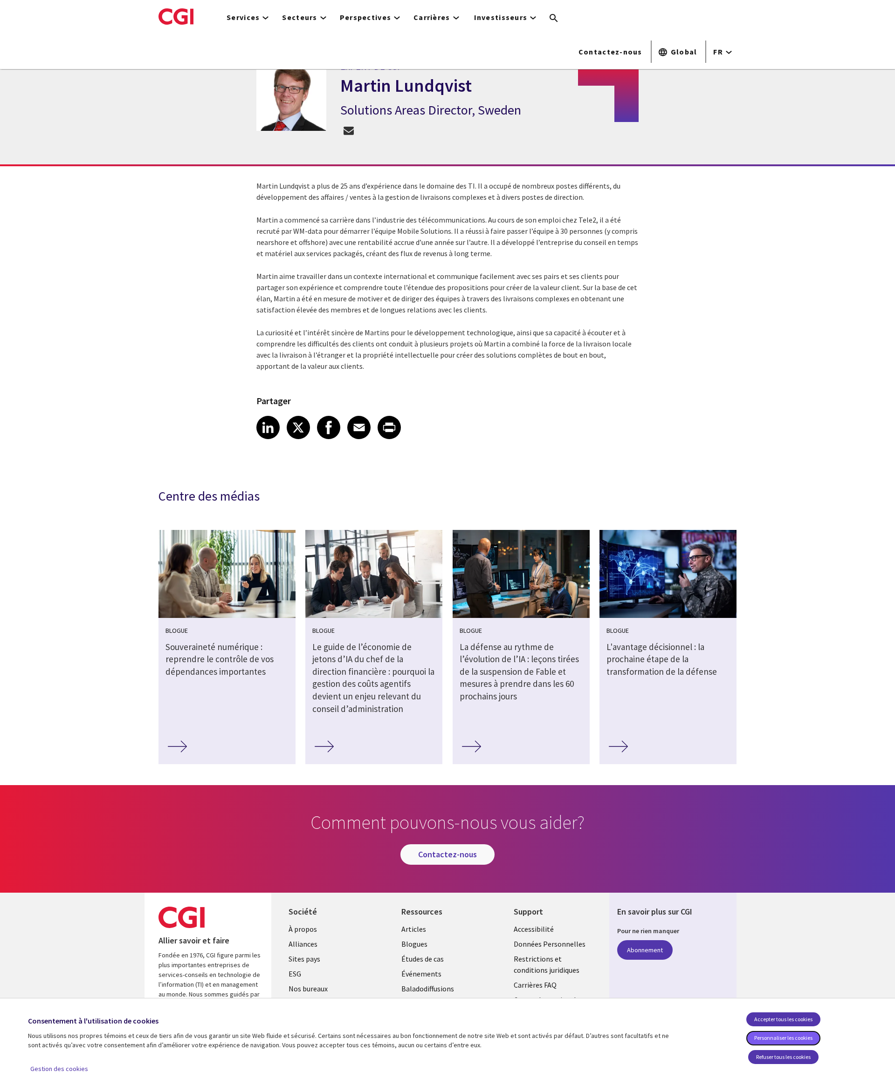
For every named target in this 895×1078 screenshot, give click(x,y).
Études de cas (422, 958)
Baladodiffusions (427, 988)
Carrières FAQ (535, 985)
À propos (303, 929)
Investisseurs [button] (501, 17)
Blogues (414, 944)
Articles (413, 929)
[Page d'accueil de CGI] (175, 16)
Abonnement (645, 950)
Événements (421, 973)
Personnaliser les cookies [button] (783, 1037)
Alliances (303, 944)
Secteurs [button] (299, 17)
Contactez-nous (610, 51)
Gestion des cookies (59, 1068)
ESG (295, 973)
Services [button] (243, 17)
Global (684, 51)
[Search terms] (553, 18)
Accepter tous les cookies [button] (783, 1019)
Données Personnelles (549, 944)
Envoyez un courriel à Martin (348, 130)
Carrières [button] (431, 17)
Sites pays (304, 958)
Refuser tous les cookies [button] (783, 1056)
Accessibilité (534, 929)
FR (718, 51)
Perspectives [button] (365, 17)
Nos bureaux (308, 988)
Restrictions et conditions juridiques (546, 964)
